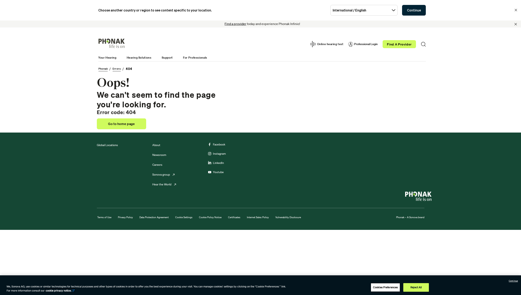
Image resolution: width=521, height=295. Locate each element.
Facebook (219, 144)
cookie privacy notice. (58, 290)
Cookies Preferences (385, 287)
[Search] (423, 44)
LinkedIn (218, 163)
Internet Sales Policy (258, 217)
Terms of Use (104, 217)
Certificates (234, 217)
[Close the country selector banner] (516, 10)
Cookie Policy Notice (210, 217)
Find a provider (235, 24)
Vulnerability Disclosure (288, 217)
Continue (414, 10)
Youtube (218, 172)
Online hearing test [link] (330, 44)
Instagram (219, 153)
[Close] (516, 24)
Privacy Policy (125, 217)
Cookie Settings (183, 217)
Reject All (416, 287)
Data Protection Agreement (154, 217)
